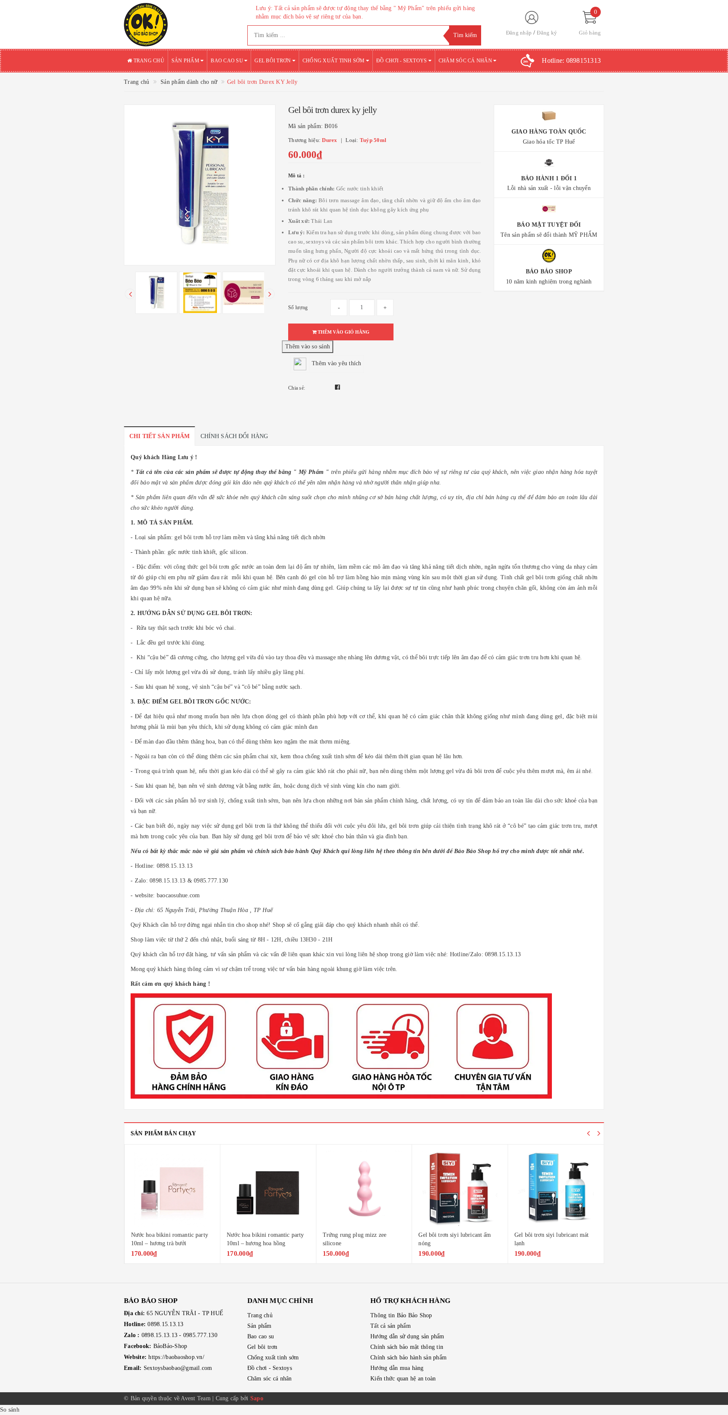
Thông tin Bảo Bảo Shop (401, 1315)
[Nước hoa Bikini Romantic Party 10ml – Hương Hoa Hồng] (268, 1189)
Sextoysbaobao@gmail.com (178, 1368)
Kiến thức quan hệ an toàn (403, 1378)
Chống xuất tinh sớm (334, 61)
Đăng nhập (519, 32)
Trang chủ (148, 61)
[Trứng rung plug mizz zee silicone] (364, 1189)
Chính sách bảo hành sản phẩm (408, 1357)
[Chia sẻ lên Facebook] (337, 387)
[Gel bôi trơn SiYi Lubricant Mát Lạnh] (556, 1189)
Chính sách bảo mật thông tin (406, 1347)
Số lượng (298, 307)
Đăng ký (547, 32)
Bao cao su (227, 61)
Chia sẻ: (296, 388)
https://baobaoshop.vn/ (176, 1357)
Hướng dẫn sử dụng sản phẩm (407, 1336)
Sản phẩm (186, 61)
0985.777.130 (200, 1335)
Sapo (256, 1398)
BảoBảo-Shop (170, 1346)
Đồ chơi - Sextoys (402, 61)
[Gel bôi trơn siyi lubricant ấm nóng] (459, 1189)
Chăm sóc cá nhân (466, 61)
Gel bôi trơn (273, 61)
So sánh (9, 1410)
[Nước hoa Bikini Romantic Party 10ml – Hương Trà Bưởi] (172, 1189)
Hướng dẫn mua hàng (397, 1368)
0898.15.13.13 (165, 1324)
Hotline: (571, 60)
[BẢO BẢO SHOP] (179, 24)
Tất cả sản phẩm (390, 1326)
